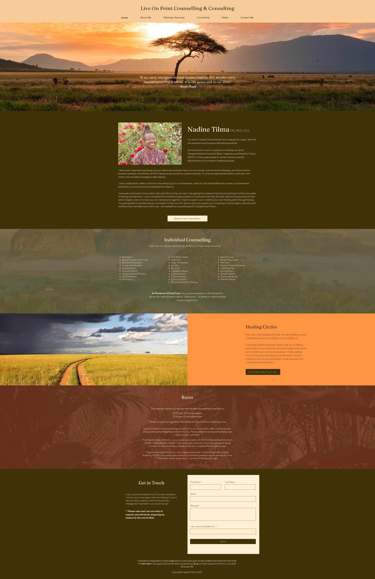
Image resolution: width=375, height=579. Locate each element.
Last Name (230, 482)
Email (192, 494)
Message (194, 506)
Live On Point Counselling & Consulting (187, 8)
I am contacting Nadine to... (203, 526)
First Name (195, 482)
